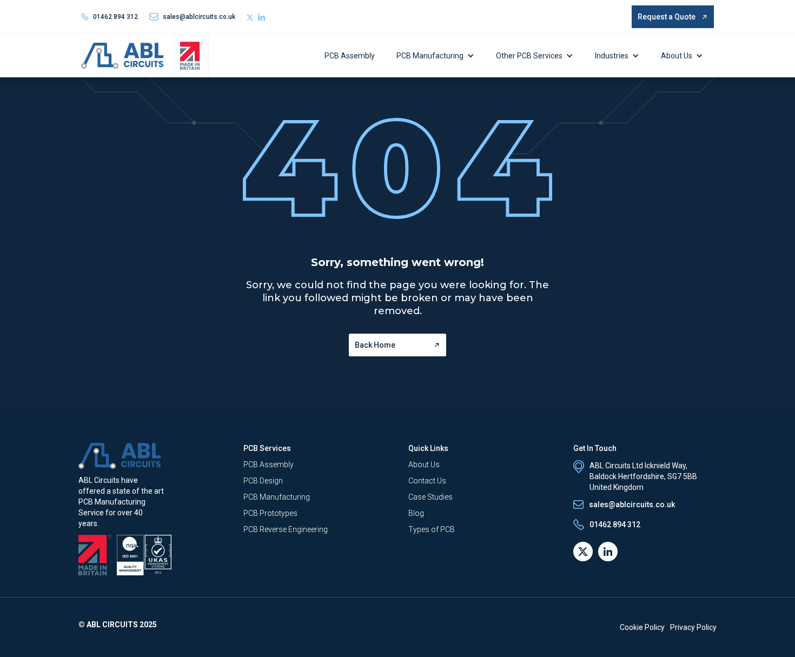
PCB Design (263, 480)
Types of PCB (431, 529)
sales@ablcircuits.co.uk (632, 504)
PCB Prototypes (270, 513)
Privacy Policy (693, 627)
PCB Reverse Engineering (285, 529)
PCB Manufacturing (429, 55)
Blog (416, 513)
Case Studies (430, 497)
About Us (676, 55)
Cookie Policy (642, 627)
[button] (438, 55)
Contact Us (427, 480)
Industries (611, 55)
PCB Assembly (349, 55)
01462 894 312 (115, 17)
